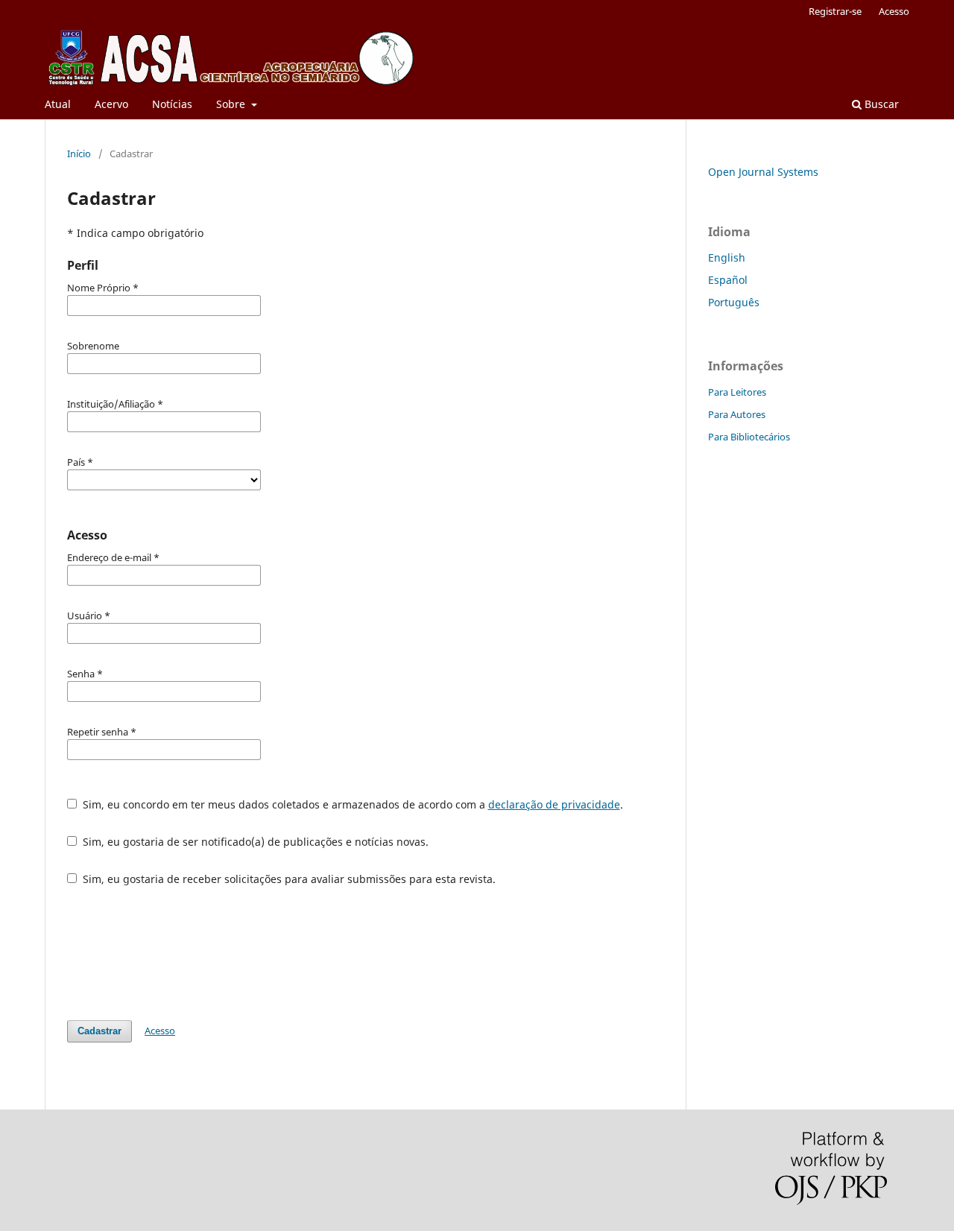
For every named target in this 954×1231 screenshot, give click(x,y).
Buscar (880, 104)
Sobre (232, 104)
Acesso (894, 11)
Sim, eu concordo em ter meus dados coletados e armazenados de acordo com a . (351, 804)
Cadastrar (99, 1031)
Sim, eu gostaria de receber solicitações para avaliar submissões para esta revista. (288, 879)
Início (79, 153)
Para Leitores (737, 392)
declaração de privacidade (554, 804)
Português (733, 302)
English (726, 257)
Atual (58, 104)
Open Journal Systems (763, 172)
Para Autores (736, 414)
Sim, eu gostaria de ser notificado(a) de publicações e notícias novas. (254, 842)
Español (728, 280)
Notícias (172, 104)
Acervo (111, 104)
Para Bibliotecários (749, 436)
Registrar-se (835, 11)
